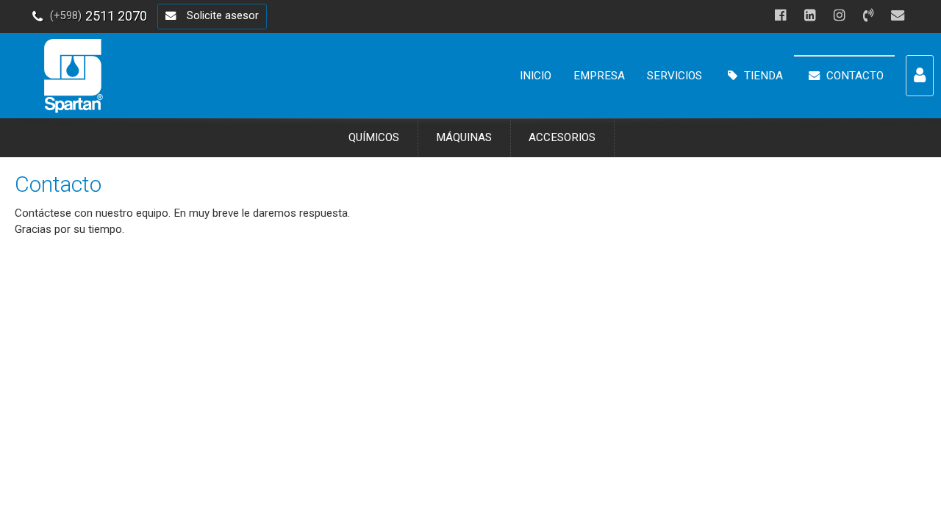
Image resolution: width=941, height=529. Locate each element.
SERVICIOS (674, 75)
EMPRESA (599, 75)
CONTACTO (853, 75)
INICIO (535, 75)
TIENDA (762, 75)
